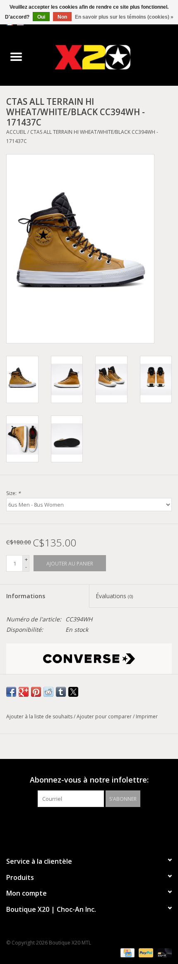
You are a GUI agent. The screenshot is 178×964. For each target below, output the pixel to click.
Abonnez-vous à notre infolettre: (89, 780)
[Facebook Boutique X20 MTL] (81, 824)
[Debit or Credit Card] (163, 952)
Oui (41, 17)
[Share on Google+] (24, 692)
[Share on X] (73, 692)
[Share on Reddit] (48, 692)
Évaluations (114, 596)
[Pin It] (36, 692)
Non (62, 17)
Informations (25, 596)
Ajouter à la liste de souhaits (40, 716)
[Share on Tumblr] (61, 692)
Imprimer (147, 716)
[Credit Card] (127, 952)
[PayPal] (145, 952)
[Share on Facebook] (11, 692)
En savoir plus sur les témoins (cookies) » (124, 17)
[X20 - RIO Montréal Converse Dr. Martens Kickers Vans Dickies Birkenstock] (105, 57)
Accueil (16, 131)
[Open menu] (16, 56)
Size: (13, 493)
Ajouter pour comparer (105, 716)
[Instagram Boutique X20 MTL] (96, 824)
